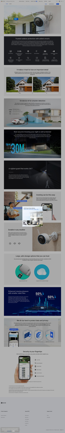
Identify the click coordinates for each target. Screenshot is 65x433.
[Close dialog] (41, 207)
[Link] (32, 216)
